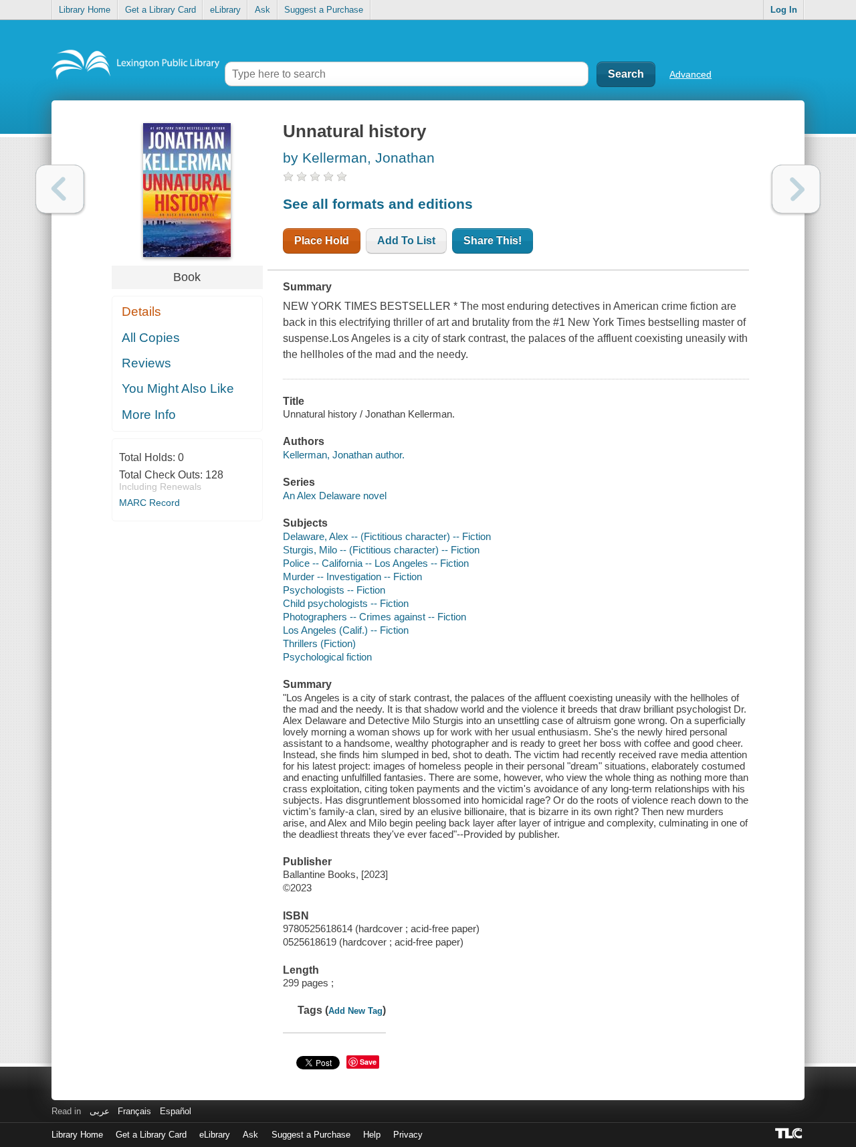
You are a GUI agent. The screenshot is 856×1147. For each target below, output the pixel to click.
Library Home (84, 10)
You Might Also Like (178, 388)
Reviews (146, 363)
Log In (783, 10)
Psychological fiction (327, 657)
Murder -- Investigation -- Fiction (352, 576)
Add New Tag (355, 1011)
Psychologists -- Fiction (334, 590)
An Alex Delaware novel (335, 495)
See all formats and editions (378, 203)
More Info (149, 415)
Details (141, 311)
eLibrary (225, 10)
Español (175, 1111)
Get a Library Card (160, 10)
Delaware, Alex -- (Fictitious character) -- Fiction (387, 536)
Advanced (690, 74)
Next (796, 189)
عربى (100, 1111)
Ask (262, 10)
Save (368, 1062)
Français (134, 1111)
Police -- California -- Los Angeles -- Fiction (376, 563)
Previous (59, 189)
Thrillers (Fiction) (319, 643)
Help (372, 1135)
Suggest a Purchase (323, 10)
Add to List (406, 240)
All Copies (151, 338)
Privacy (408, 1135)
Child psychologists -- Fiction (346, 603)
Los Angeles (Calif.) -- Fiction (346, 630)
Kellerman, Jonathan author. (344, 454)
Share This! (492, 240)
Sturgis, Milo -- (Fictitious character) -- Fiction (381, 549)
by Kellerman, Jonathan (359, 157)
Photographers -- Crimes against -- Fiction (374, 616)
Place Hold (321, 240)
